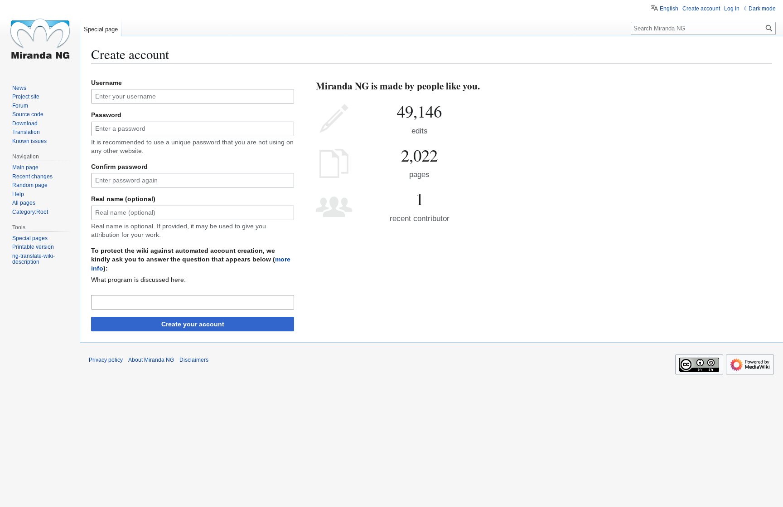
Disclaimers (193, 360)
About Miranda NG (151, 360)
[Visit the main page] (40, 36)
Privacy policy (106, 360)
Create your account (192, 324)
